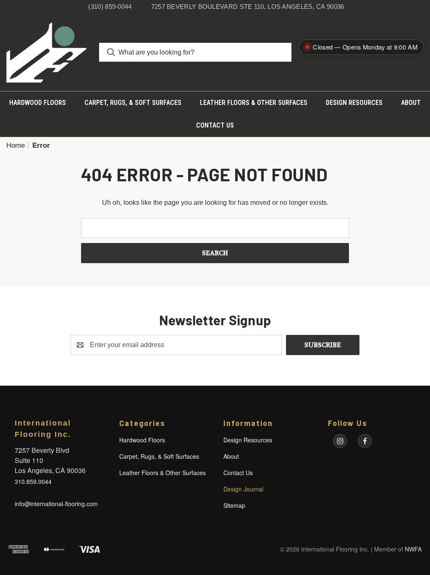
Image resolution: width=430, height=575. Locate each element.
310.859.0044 (33, 481)
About (411, 103)
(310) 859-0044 (109, 6)
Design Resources (354, 103)
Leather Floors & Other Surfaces (253, 103)
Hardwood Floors (37, 103)
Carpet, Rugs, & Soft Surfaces (132, 103)
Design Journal (243, 489)
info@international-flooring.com (56, 503)
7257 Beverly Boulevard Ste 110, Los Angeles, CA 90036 (247, 6)
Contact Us (215, 125)
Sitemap (234, 505)
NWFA (413, 549)
